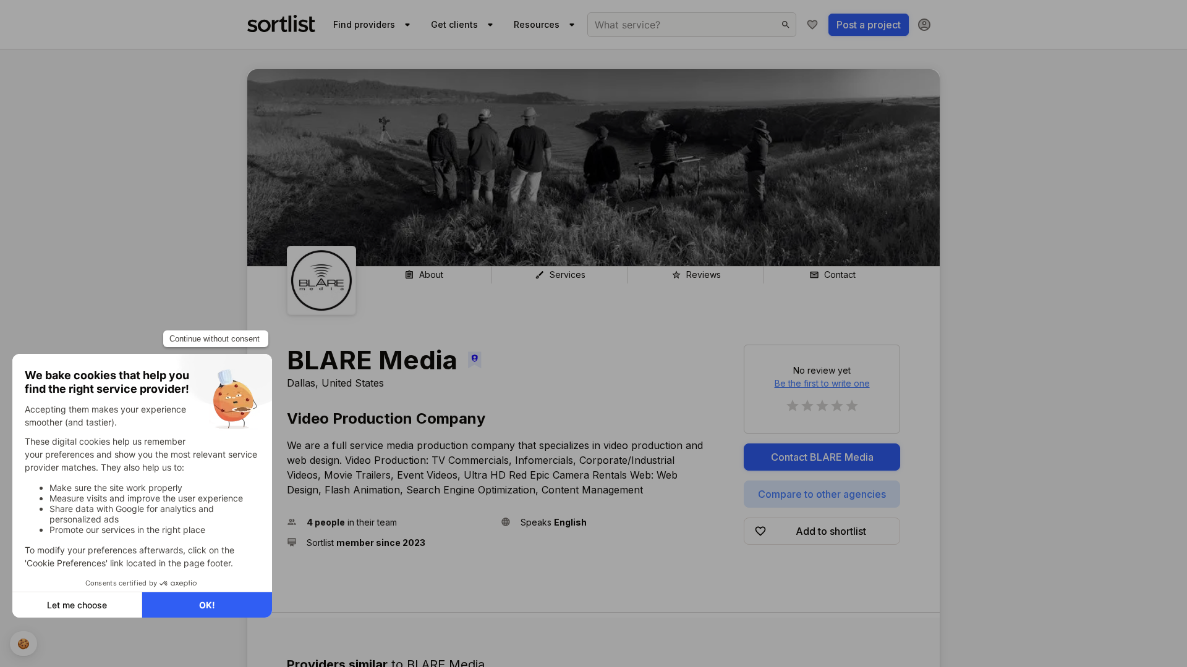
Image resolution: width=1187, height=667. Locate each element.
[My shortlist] (812, 25)
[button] (389, 522)
